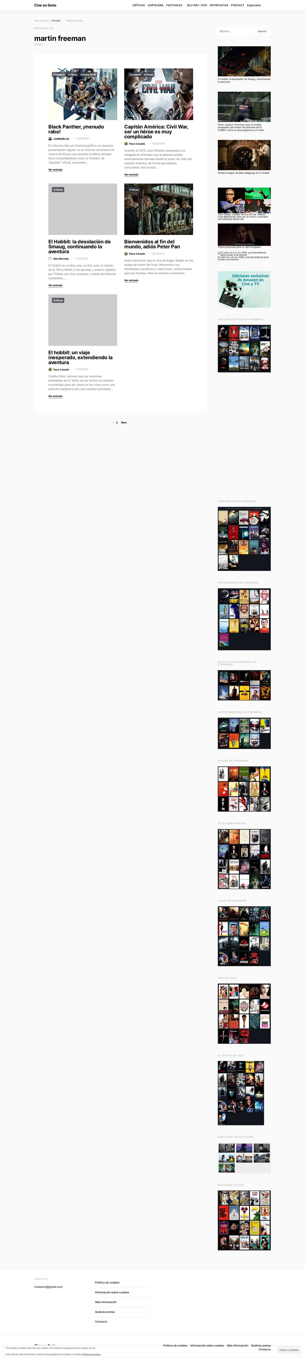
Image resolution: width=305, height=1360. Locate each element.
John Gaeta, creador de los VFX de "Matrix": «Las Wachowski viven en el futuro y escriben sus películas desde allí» (243, 216)
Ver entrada (55, 169)
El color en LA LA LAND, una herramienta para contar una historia (243, 258)
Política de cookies (91, 1354)
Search (262, 31)
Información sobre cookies (112, 1292)
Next (124, 422)
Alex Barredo (61, 258)
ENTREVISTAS (219, 5)
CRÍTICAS (138, 5)
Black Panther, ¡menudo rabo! (76, 129)
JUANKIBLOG (61, 138)
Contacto (101, 1321)
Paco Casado (137, 143)
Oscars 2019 (88, 74)
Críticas (72, 74)
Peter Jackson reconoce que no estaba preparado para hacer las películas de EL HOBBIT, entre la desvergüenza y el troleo (241, 127)
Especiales (254, 5)
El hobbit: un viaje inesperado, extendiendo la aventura (80, 357)
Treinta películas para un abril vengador (239, 246)
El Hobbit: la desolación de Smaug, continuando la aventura (79, 246)
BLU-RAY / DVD (197, 5)
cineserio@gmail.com (48, 1287)
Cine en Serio (45, 5)
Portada (56, 20)
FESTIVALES (174, 5)
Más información (105, 1302)
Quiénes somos (105, 1312)
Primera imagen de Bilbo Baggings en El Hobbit (243, 172)
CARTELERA (155, 5)
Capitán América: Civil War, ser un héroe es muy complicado (156, 132)
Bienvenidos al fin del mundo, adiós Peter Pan (152, 244)
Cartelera (59, 74)
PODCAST (237, 5)
